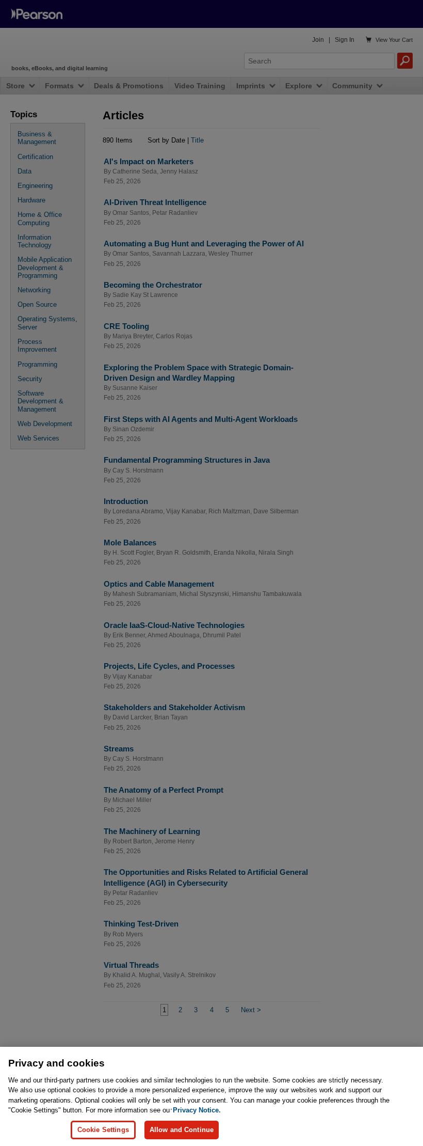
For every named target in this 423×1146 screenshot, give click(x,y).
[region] (211, 1096)
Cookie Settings (103, 1130)
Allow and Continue (182, 1130)
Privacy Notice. (197, 1110)
